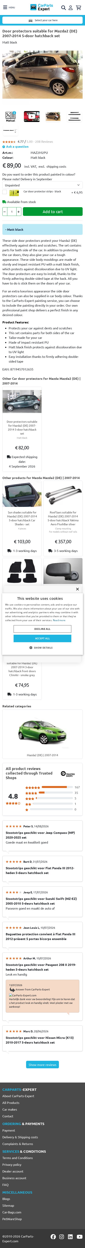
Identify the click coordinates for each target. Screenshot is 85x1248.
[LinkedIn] (71, 1237)
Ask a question (16, 146)
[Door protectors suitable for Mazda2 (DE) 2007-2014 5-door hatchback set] (42, 74)
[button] (42, 647)
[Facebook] (54, 1237)
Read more (59, 620)
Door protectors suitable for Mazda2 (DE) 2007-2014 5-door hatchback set (22, 427)
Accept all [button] (42, 638)
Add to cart (53, 211)
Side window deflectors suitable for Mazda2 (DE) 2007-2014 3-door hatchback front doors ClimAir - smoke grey (22, 667)
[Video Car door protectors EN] (32, 116)
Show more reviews (42, 1065)
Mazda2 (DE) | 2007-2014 (42, 755)
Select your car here (46, 20)
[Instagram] (62, 1237)
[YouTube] (80, 1237)
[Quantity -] (4, 211)
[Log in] (71, 7)
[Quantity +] (18, 211)
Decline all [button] (42, 628)
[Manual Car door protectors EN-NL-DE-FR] (10, 116)
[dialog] (42, 624)
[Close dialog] (77, 589)
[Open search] (63, 7)
